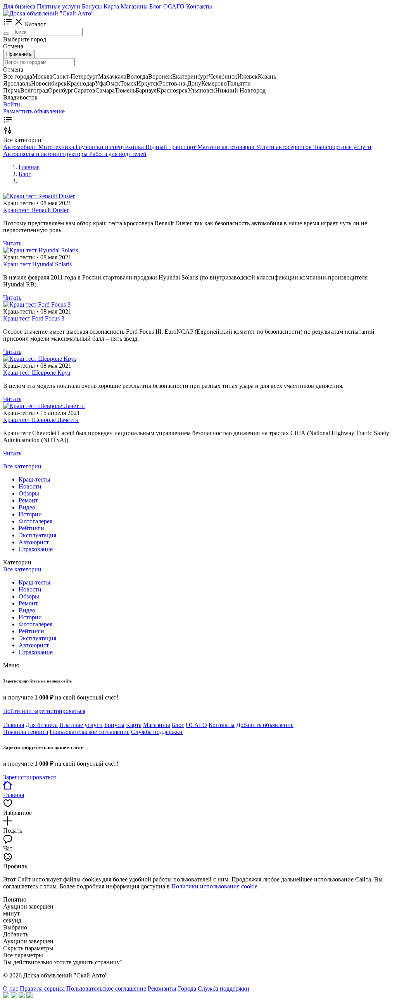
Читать (12, 243)
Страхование (36, 549)
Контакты (199, 6)
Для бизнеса (19, 6)
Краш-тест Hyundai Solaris (37, 264)
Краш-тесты (34, 479)
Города (187, 988)
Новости (30, 486)
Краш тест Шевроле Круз (36, 372)
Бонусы (92, 6)
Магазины (134, 6)
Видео (27, 507)
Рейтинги (31, 528)
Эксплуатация (37, 535)
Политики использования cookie (214, 886)
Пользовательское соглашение (89, 732)
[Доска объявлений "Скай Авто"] (48, 13)
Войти (11, 104)
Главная (13, 725)
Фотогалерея (35, 521)
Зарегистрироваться (29, 777)
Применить (19, 54)
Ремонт (28, 500)
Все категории (22, 466)
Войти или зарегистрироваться (44, 711)
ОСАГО (174, 6)
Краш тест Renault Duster (36, 210)
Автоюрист (34, 542)
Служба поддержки (157, 732)
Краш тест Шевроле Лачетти (41, 420)
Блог (155, 6)
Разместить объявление (34, 111)
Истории (30, 514)
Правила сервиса (25, 732)
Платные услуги (58, 6)
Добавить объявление (264, 725)
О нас (10, 988)
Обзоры (29, 493)
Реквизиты (162, 988)
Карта (111, 6)
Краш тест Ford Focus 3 (33, 318)
